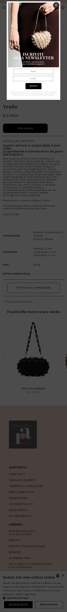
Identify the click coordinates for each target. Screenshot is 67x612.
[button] (56, 5)
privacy (39, 93)
